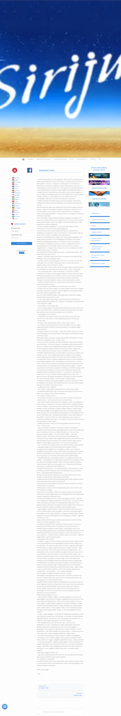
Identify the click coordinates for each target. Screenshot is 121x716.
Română (17, 212)
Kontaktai (93, 159)
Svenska (17, 186)
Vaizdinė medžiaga (82, 159)
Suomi (16, 188)
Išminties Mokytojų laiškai (43, 159)
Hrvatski (17, 197)
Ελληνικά (17, 216)
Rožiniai (94, 226)
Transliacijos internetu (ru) (98, 219)
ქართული (17, 195)
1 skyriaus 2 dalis (77, 695)
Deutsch (17, 190)
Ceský (16, 214)
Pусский (17, 178)
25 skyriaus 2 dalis (44, 688)
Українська (18, 203)
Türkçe (16, 201)
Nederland (17, 193)
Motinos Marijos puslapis (98, 263)
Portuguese (18, 208)
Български (17, 182)
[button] (99, 158)
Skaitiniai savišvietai (97, 232)
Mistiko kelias (95, 213)
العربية (16, 218)
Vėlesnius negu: (15, 228)
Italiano (17, 199)
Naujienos (30, 159)
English (16, 180)
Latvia (16, 184)
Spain (16, 210)
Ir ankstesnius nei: (16, 235)
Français (17, 205)
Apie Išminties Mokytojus (60, 159)
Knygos (72, 159)
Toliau (38, 674)
